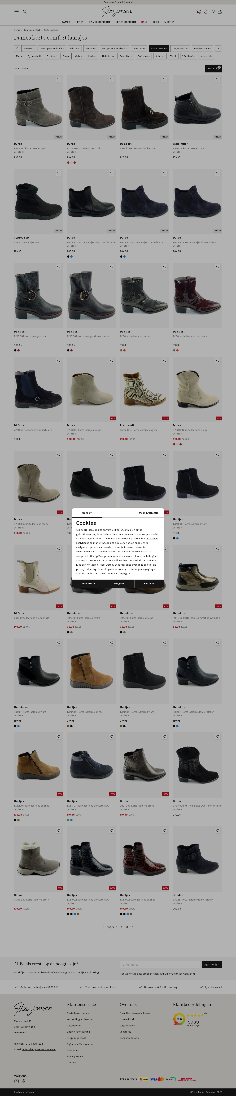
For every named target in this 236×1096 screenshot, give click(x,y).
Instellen (149, 583)
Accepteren (89, 583)
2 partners (152, 538)
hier (123, 564)
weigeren (119, 583)
